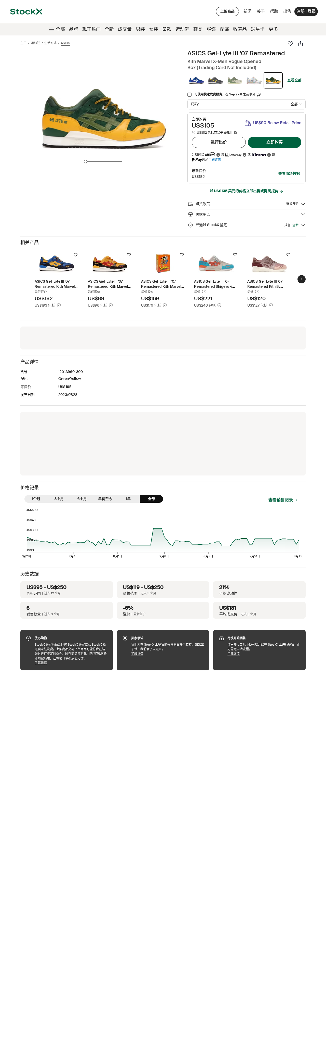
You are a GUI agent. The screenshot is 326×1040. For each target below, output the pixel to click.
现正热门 (91, 29)
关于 (261, 13)
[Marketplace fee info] (235, 133)
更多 (273, 29)
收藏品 (240, 29)
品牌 (73, 29)
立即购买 (274, 142)
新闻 (247, 11)
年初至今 (105, 498)
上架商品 (227, 11)
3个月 (59, 498)
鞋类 (197, 29)
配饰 (224, 29)
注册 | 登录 (306, 11)
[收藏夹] (290, 44)
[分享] (300, 44)
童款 (166, 29)
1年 (128, 498)
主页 (23, 43)
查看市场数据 (289, 173)
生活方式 (50, 43)
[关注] (76, 255)
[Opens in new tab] (218, 154)
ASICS (65, 43)
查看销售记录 (280, 500)
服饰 (211, 29)
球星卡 (258, 29)
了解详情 (215, 159)
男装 (140, 29)
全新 (109, 29)
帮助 (274, 11)
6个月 (82, 498)
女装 (153, 29)
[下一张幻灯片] (301, 279)
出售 (287, 11)
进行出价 (219, 142)
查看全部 (294, 80)
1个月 (36, 498)
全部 (60, 29)
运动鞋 (182, 29)
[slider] (85, 161)
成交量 (125, 29)
